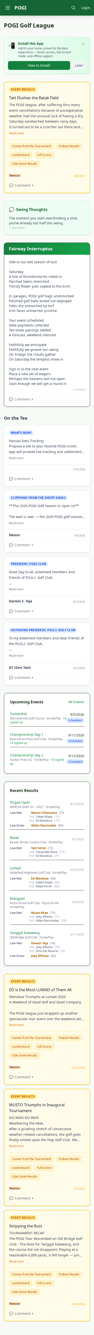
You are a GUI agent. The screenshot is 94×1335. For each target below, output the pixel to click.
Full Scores (44, 155)
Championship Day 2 (26, 755)
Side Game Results (24, 164)
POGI (20, 7)
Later (79, 65)
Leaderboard (20, 155)
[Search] (73, 8)
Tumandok (18, 713)
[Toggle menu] (8, 8)
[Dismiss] (83, 44)
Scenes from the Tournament (31, 146)
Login (85, 7)
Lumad (15, 868)
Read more (16, 133)
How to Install (39, 65)
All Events (76, 701)
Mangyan (17, 898)
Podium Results (69, 146)
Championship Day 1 (26, 734)
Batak (14, 837)
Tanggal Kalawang (25, 932)
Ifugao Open (20, 802)
